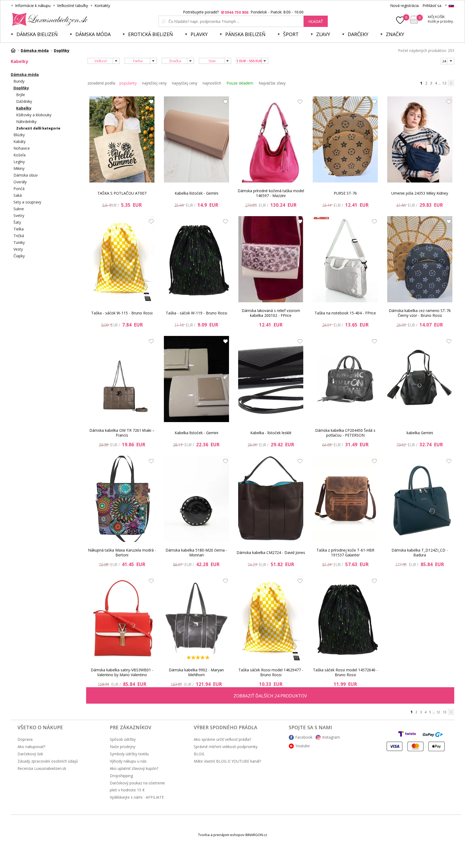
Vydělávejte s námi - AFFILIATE (137, 797)
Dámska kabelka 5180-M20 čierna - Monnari (196, 552)
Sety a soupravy (27, 202)
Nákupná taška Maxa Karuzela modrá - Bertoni (122, 552)
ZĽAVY (323, 34)
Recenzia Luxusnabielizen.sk (41, 768)
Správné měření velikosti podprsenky (226, 746)
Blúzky (19, 134)
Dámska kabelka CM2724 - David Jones (271, 552)
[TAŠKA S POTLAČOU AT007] (121, 139)
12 (438, 712)
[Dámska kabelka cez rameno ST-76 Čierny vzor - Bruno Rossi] (419, 259)
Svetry (18, 215)
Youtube (302, 745)
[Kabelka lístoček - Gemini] (196, 139)
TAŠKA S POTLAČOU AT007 (121, 193)
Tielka (18, 228)
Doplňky (21, 87)
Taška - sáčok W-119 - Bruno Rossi (196, 312)
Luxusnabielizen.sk (49, 19)
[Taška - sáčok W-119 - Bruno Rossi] (196, 259)
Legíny (19, 161)
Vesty (18, 249)
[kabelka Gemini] (419, 379)
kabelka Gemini (420, 432)
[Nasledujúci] (451, 83)
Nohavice (21, 148)
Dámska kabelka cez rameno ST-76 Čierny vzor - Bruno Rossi (420, 313)
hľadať (315, 21)
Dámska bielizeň (37, 34)
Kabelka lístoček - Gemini (196, 193)
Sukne (18, 208)
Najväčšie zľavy (272, 83)
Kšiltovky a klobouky (33, 114)
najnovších (212, 83)
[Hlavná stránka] (15, 50)
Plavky (199, 34)
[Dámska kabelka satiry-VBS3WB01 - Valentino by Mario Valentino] (121, 619)
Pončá (18, 188)
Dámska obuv (25, 175)
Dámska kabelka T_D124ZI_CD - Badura (420, 552)
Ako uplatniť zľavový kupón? (134, 768)
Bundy (18, 81)
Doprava (25, 739)
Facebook (303, 737)
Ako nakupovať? (31, 746)
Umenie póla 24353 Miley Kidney (419, 193)
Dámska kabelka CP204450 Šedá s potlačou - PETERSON (345, 433)
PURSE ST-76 (345, 193)
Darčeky (358, 34)
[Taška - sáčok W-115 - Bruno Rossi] (121, 259)
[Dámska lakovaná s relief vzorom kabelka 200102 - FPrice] (270, 259)
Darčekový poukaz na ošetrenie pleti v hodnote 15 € (137, 786)
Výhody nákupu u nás (128, 761)
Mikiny (18, 168)
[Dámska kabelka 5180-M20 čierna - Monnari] (196, 499)
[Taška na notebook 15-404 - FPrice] (345, 259)
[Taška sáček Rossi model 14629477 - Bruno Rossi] (270, 619)
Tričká (18, 235)
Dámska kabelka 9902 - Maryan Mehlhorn (196, 672)
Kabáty (19, 141)
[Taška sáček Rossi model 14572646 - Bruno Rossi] (345, 619)
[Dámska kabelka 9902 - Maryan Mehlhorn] (196, 619)
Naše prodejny (122, 746)
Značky (395, 34)
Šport (291, 34)
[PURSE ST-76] (345, 139)
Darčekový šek (30, 753)
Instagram (331, 737)
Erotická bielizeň (150, 34)
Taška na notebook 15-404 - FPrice (345, 312)
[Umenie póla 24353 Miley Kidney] (419, 139)
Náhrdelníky (26, 121)
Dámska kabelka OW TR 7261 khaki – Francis (121, 433)
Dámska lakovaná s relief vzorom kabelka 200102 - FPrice (271, 313)
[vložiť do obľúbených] (150, 103)
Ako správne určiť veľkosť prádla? (222, 739)
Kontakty (102, 5)
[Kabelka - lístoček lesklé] (270, 379)
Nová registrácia (404, 5)
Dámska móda (93, 34)
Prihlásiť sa (431, 5)
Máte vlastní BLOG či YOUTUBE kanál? (227, 761)
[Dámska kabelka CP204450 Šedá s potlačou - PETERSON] (345, 379)
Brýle (20, 94)
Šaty (17, 222)
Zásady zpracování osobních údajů (47, 761)
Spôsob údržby (123, 739)
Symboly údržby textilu (129, 753)
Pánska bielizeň (245, 34)
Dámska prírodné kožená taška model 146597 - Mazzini (271, 193)
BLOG (199, 753)
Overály (20, 181)
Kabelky (23, 108)
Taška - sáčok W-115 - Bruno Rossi (122, 312)
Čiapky (19, 255)
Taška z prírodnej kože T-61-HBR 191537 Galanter (345, 552)
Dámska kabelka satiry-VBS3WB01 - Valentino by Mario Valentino (122, 672)
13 (444, 83)
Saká (17, 195)
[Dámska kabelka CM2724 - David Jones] (270, 499)
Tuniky (19, 242)
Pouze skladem (240, 83)
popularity (128, 83)
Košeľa (19, 154)
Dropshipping (121, 775)
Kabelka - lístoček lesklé (270, 432)
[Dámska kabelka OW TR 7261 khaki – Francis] (121, 379)
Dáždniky (24, 101)
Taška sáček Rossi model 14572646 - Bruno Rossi (345, 672)
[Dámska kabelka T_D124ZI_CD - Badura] (419, 499)
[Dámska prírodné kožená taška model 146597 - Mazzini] (270, 139)
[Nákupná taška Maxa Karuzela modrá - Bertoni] (121, 499)
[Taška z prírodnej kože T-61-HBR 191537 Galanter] (345, 499)
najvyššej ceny (184, 83)
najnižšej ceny (154, 83)
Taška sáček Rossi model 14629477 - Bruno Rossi (270, 672)
